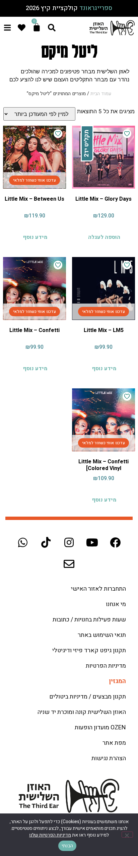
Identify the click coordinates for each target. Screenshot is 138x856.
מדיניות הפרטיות (106, 665)
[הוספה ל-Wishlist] (127, 133)
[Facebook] (115, 542)
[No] (127, 835)
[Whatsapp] (22, 542)
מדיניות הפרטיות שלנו (50, 835)
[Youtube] (92, 542)
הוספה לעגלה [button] (104, 237)
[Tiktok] (46, 542)
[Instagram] (69, 542)
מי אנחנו (116, 604)
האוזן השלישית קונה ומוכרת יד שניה (82, 712)
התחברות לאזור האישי (98, 588)
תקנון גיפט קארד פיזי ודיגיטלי (89, 650)
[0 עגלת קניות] (36, 27)
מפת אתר (114, 742)
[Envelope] (69, 564)
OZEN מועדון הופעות (100, 727)
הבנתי (67, 845)
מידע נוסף (35, 237)
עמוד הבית (100, 93)
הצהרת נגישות (108, 758)
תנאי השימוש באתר (102, 635)
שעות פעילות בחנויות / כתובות (89, 619)
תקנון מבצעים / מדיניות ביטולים (87, 696)
